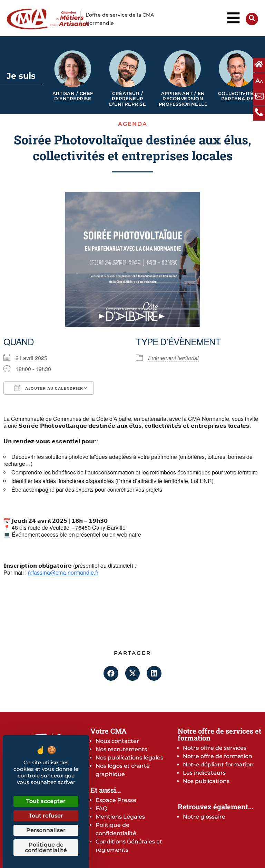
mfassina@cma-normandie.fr (63, 572)
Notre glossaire (204, 816)
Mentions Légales (120, 816)
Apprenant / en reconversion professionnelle (183, 99)
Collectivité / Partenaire (237, 96)
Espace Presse (116, 800)
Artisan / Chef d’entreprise (72, 96)
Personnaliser (46, 830)
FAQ (101, 808)
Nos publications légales (129, 757)
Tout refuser (46, 815)
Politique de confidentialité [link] (46, 847)
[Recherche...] (252, 19)
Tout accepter (46, 801)
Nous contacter (117, 741)
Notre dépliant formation (218, 764)
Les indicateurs (204, 773)
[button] (111, 673)
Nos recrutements (121, 749)
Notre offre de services (214, 748)
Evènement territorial (173, 358)
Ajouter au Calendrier (53, 388)
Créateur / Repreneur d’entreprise (127, 99)
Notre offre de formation (217, 756)
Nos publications (206, 781)
